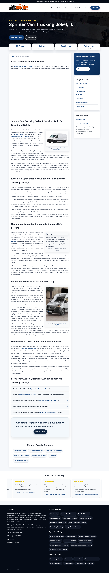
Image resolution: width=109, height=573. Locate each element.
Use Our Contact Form (82, 123)
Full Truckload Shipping (68, 514)
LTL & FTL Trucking (70, 540)
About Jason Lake (55, 563)
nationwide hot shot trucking (20, 136)
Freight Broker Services (73, 527)
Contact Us (71, 1)
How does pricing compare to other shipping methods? (39, 394)
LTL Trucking (54, 514)
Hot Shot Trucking (81, 83)
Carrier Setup (78, 559)
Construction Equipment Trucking (81, 545)
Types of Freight (71, 536)
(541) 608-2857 (16, 536)
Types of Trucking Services (87, 536)
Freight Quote (80, 106)
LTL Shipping (80, 87)
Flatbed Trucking (55, 518)
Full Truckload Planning (21, 460)
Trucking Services (55, 540)
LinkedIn (16, 542)
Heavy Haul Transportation (53, 450)
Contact (87, 7)
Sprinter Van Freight (20, 450)
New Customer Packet (92, 559)
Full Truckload (80, 91)
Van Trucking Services (36, 450)
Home (53, 7)
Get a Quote (95, 7)
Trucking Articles (80, 563)
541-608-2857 (63, 1)
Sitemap (90, 563)
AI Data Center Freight (57, 536)
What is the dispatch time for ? (31, 389)
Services (59, 7)
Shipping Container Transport (59, 545)
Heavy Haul (79, 98)
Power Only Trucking (56, 527)
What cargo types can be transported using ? (36, 400)
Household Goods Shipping (58, 549)
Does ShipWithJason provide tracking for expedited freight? (31, 406)
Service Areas (78, 7)
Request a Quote (40, 431)
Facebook (10, 542)
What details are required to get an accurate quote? (38, 412)
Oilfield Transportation (85, 540)
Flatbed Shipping (81, 95)
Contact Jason (31, 37)
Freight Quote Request (39, 455)
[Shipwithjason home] (18, 7)
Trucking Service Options (21, 455)
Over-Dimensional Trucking (77, 522)
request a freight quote (28, 348)
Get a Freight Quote (16, 37)
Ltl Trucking (52, 455)
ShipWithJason (18, 134)
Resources (68, 7)
